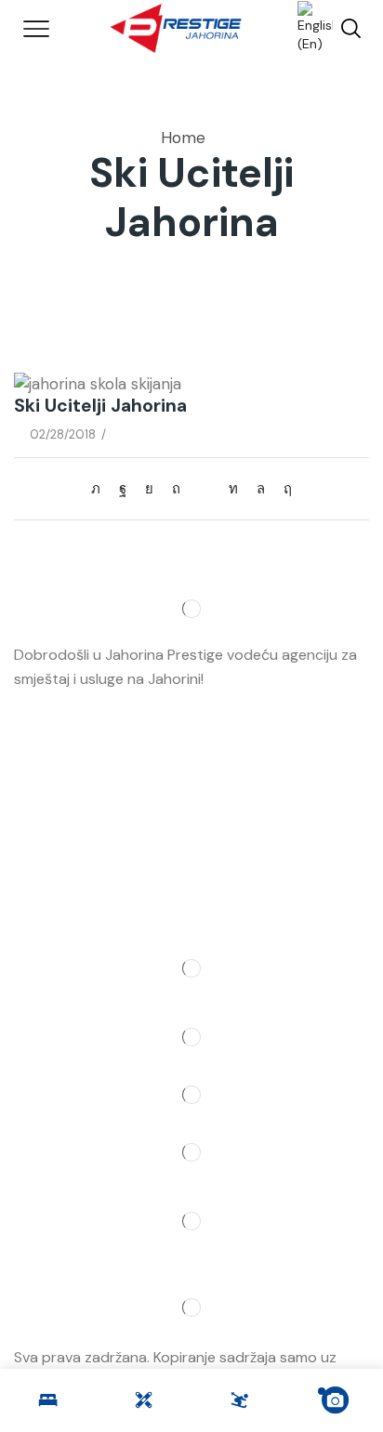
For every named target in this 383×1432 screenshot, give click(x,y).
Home (183, 137)
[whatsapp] (260, 489)
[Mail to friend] (204, 489)
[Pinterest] (176, 489)
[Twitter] (100, 489)
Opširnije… (240, 679)
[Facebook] (123, 489)
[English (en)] (306, 27)
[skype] (283, 489)
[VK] (149, 489)
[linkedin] (233, 489)
